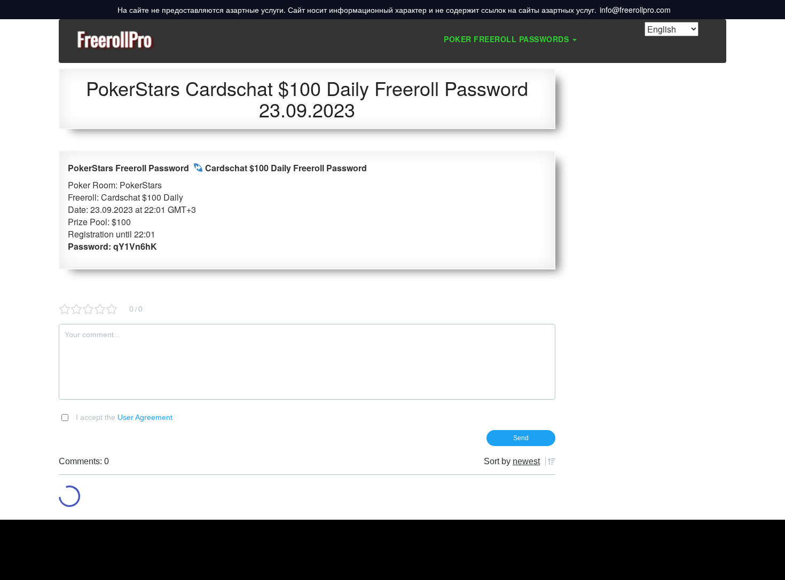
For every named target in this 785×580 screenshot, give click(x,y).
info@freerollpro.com (635, 9)
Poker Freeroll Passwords (507, 39)
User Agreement (144, 417)
